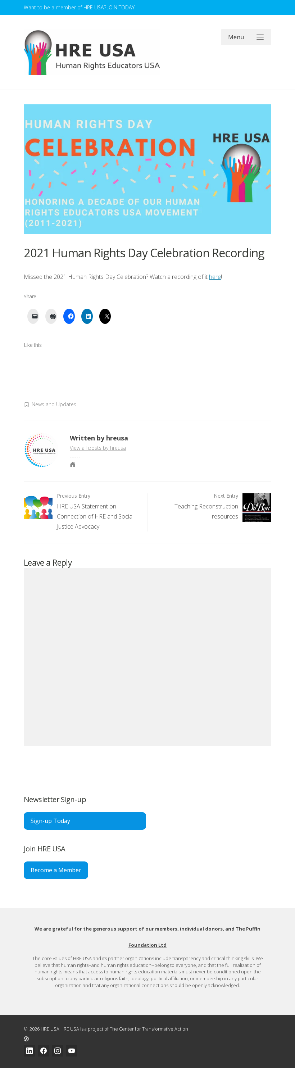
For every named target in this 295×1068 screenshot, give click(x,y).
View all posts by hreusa (98, 447)
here (215, 277)
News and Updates (54, 404)
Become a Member (56, 870)
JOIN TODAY (121, 7)
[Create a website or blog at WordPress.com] (147, 1038)
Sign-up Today (50, 821)
